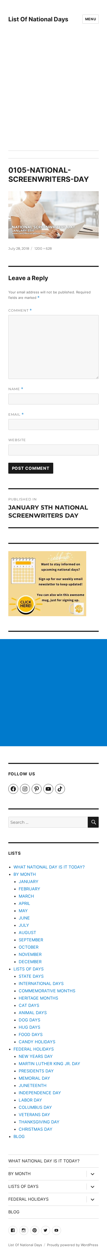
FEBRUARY (29, 888)
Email (16, 414)
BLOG (19, 1136)
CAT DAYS (29, 1005)
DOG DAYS (29, 1019)
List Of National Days (38, 19)
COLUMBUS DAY (35, 1107)
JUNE (24, 918)
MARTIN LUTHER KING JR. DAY (49, 1063)
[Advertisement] (53, 94)
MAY (23, 910)
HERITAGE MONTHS (38, 998)
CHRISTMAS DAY (35, 1129)
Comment (20, 310)
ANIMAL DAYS (33, 1012)
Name (15, 389)
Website (17, 440)
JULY (24, 925)
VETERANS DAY (34, 1114)
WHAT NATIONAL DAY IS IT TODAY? (49, 867)
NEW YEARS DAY (36, 1056)
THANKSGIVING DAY (39, 1121)
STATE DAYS (31, 976)
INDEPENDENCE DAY (40, 1092)
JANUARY (28, 881)
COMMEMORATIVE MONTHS (47, 990)
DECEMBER (30, 961)
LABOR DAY (30, 1100)
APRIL (24, 903)
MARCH (26, 896)
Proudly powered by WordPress (72, 1245)
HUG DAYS (29, 1027)
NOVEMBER (30, 954)
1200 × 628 (43, 248)
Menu (90, 19)
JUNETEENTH (32, 1085)
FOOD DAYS (31, 1034)
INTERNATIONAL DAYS (41, 983)
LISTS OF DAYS (29, 968)
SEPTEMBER (31, 939)
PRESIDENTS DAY (36, 1070)
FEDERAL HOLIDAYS (34, 1049)
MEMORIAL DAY (34, 1078)
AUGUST (27, 932)
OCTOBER (28, 947)
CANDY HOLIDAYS (37, 1041)
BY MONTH (25, 874)
